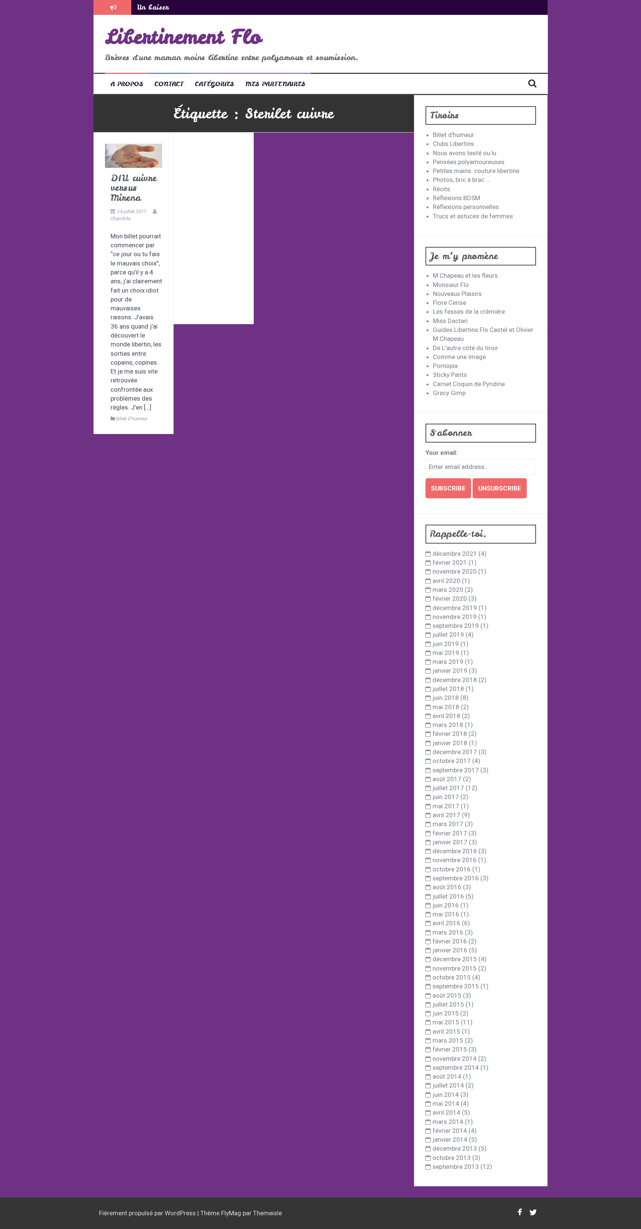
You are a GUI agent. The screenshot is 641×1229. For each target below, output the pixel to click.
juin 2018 (446, 697)
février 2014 (450, 1130)
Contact (169, 83)
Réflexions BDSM (456, 198)
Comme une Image (459, 357)
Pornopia (445, 365)
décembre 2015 (455, 959)
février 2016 (450, 941)
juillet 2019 (448, 634)
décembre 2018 (455, 680)
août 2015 (447, 995)
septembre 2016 (456, 878)
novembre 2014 (455, 1058)
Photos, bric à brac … (461, 179)
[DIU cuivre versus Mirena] (133, 155)
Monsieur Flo (451, 284)
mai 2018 (446, 707)
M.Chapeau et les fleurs (465, 275)
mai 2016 (446, 914)
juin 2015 (446, 1013)
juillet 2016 (448, 896)
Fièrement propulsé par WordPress (148, 1213)
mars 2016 (448, 932)
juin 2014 (446, 1094)
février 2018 (450, 733)
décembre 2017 (455, 752)
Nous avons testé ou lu (464, 153)
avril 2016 (446, 923)
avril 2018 (446, 716)
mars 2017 (448, 824)
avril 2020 (446, 580)
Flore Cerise (449, 302)
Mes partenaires (275, 83)
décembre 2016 (455, 851)
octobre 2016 (452, 869)
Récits (441, 189)
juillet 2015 (448, 1004)
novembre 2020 (455, 571)
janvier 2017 (450, 842)
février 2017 (450, 833)
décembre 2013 (455, 1148)
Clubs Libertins (453, 143)
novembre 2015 (455, 968)
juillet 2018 (448, 688)
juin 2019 (446, 644)
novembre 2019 (455, 616)
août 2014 (447, 1076)
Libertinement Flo (183, 36)
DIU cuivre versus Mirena (134, 188)
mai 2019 (446, 652)
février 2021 (450, 562)
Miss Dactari (450, 321)
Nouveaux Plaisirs (457, 293)
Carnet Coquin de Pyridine (469, 384)
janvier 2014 (450, 1139)
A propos (127, 83)
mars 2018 (448, 724)
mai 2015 (446, 1022)
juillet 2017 (448, 788)
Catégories (214, 83)
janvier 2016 (450, 950)
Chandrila (121, 218)
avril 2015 (446, 1031)
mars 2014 (448, 1121)
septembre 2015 (456, 986)
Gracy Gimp (449, 393)
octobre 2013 (452, 1157)
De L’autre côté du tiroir (465, 348)
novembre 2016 (455, 860)
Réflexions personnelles (466, 207)
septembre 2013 (456, 1166)
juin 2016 (446, 905)
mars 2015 (448, 1040)
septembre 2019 (456, 625)
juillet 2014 (448, 1085)
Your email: (441, 452)
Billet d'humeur (132, 418)
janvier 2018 (450, 743)
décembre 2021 (455, 553)
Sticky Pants (450, 374)
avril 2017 (446, 815)
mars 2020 (448, 589)
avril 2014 (446, 1112)
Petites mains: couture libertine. (477, 171)
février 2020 (450, 598)
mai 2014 (446, 1103)
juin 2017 (446, 797)
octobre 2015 (452, 977)
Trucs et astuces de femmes (473, 216)
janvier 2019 (450, 670)
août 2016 (447, 887)
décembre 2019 (455, 608)
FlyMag (231, 1213)
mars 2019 (448, 661)
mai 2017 (446, 806)
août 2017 (447, 779)
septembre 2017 (456, 770)
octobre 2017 (452, 761)
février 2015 (450, 1049)
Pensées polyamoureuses (468, 162)
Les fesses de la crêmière (469, 311)
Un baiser (153, 7)
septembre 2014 (456, 1067)
